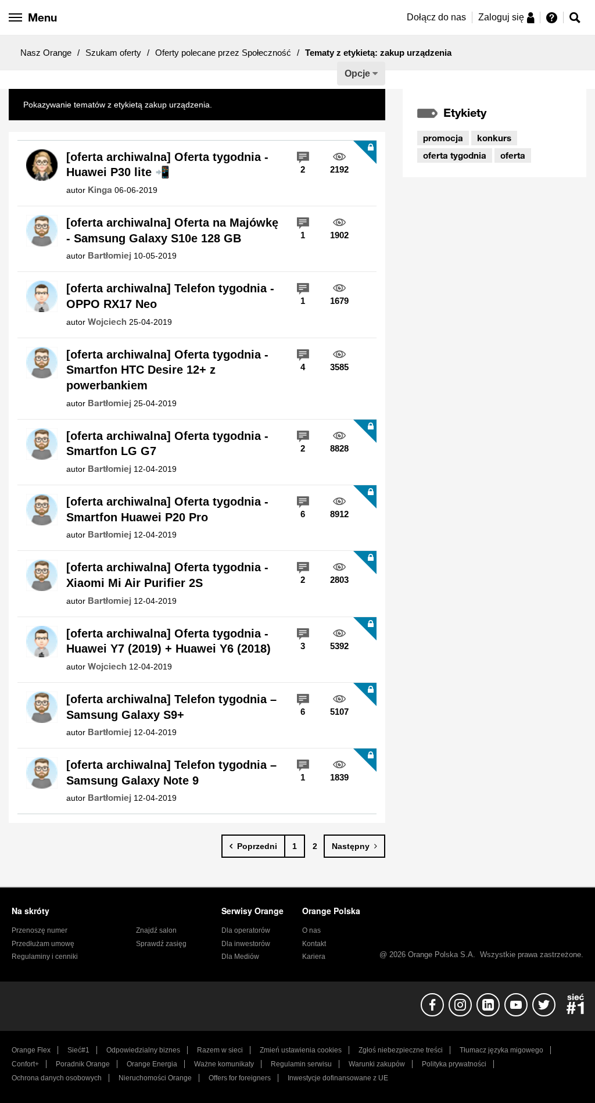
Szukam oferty (113, 53)
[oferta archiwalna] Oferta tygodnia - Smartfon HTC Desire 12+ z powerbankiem (167, 370)
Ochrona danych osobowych (57, 1078)
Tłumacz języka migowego (501, 1050)
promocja (443, 137)
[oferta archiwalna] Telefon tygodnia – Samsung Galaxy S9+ (171, 707)
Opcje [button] (357, 73)
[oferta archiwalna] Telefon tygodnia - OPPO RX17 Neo (170, 296)
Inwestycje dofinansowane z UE (338, 1078)
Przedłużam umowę (43, 944)
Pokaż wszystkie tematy (258, 104)
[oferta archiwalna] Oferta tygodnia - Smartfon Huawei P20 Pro (167, 509)
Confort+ (25, 1064)
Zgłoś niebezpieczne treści (401, 1050)
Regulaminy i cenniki (45, 956)
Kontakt (314, 944)
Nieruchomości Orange (155, 1078)
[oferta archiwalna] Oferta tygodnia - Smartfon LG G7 (167, 443)
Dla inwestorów (245, 944)
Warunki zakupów (377, 1064)
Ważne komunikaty (224, 1064)
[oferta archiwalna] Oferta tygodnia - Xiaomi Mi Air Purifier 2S (167, 575)
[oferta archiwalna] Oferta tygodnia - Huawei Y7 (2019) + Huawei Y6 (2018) (168, 641)
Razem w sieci (220, 1050)
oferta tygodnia (454, 155)
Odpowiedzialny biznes (143, 1050)
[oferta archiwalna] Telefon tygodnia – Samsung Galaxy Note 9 (171, 772)
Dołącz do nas (436, 17)
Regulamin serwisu (301, 1064)
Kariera (313, 956)
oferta (512, 155)
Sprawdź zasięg (161, 944)
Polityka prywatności (454, 1064)
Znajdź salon (156, 930)
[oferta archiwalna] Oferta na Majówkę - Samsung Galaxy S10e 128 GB (172, 230)
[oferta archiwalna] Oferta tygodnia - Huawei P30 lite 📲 (167, 165)
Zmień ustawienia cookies (301, 1050)
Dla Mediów (240, 956)
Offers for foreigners (240, 1078)
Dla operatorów (245, 930)
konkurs (494, 137)
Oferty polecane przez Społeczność (223, 53)
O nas (311, 930)
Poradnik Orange (83, 1064)
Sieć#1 (78, 1050)
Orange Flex (31, 1050)
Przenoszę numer (39, 930)
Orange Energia (152, 1064)
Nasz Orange (45, 53)
